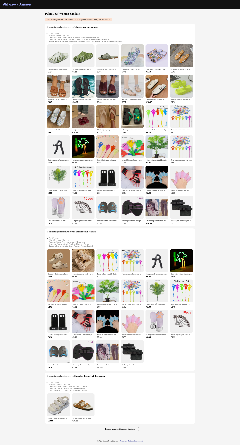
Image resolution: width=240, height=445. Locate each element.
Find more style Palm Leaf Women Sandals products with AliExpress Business (77, 19)
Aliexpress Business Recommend (131, 441)
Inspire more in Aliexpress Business (120, 429)
